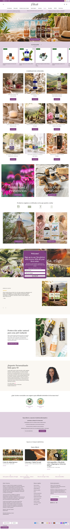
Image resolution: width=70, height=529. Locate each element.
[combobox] (34, 273)
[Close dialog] (45, 252)
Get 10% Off (35, 276)
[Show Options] (44, 273)
